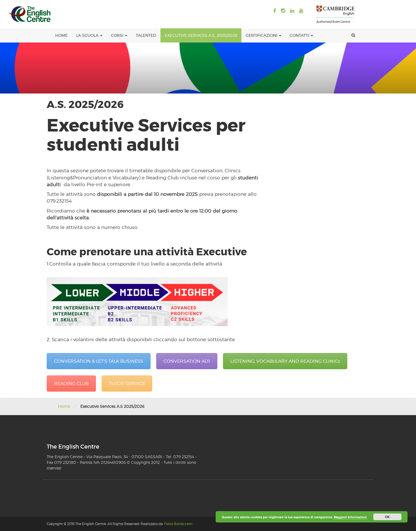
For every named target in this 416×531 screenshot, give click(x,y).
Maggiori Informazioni (350, 517)
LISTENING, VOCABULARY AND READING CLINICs (285, 361)
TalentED (146, 35)
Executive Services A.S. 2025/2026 (201, 35)
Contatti (300, 35)
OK (387, 516)
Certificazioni (262, 35)
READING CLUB (71, 383)
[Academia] (29, 14)
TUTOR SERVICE (127, 383)
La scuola (88, 35)
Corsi (118, 35)
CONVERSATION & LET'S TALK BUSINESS (98, 361)
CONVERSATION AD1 (187, 361)
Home (61, 35)
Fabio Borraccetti (178, 524)
